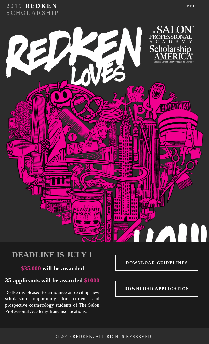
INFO (190, 6)
